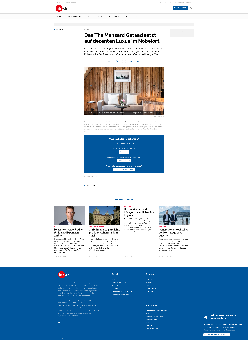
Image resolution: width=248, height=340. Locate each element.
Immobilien (73, 2)
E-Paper (165, 2)
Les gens (101, 16)
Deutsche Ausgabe (180, 8)
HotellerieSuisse (152, 328)
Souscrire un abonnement (124, 169)
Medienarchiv (189, 2)
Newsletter (171, 2)
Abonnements (151, 319)
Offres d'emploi (66, 2)
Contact (149, 325)
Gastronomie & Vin (75, 16)
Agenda (134, 16)
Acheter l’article (124, 161)
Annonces (58, 2)
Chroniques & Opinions (118, 16)
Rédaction (150, 313)
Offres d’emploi (151, 288)
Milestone (149, 291)
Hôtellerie (60, 16)
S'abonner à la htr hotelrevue (157, 310)
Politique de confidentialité (78, 338)
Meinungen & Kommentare (122, 291)
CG (69, 338)
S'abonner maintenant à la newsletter (216, 334)
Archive (148, 322)
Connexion (124, 152)
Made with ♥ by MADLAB (188, 338)
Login (160, 2)
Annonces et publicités (154, 316)
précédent (59, 29)
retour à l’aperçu (91, 185)
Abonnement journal (179, 2)
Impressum (64, 338)
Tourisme (90, 16)
